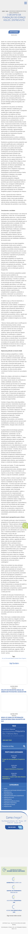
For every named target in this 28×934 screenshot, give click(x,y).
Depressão (12, 729)
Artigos (5, 788)
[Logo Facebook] (8, 918)
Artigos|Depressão (8, 794)
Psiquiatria (20, 731)
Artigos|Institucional (9, 797)
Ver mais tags (7, 740)
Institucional (14, 32)
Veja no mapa (12, 827)
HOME (3, 11)
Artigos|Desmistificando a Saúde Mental (14, 795)
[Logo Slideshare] (18, 918)
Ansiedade (6, 736)
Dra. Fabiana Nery (10, 734)
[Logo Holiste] (8, 3)
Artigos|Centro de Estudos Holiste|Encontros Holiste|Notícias (15, 791)
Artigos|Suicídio (8, 806)
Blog (7, 11)
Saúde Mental (5, 729)
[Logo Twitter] (10, 918)
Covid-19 (10, 738)
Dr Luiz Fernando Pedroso (8, 731)
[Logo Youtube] (15, 918)
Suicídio (4, 738)
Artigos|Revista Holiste (9, 804)
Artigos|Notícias (8, 799)
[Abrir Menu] (25, 3)
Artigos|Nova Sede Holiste (10, 803)
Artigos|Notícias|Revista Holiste (11, 801)
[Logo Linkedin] (13, 918)
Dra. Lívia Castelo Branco (19, 738)
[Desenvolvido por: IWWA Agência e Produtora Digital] (14, 932)
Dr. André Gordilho (17, 736)
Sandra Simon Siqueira (20, 658)
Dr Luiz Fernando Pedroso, (8, 658)
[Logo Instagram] (20, 918)
